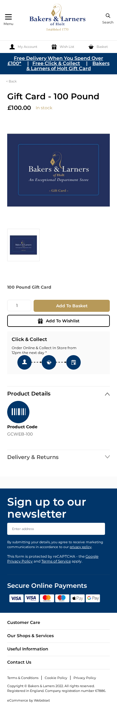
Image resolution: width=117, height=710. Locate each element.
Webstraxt (42, 700)
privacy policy (81, 547)
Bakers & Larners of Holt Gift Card (68, 65)
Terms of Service (56, 561)
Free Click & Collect (56, 63)
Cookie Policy (56, 678)
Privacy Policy (85, 678)
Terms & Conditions (22, 678)
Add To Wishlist (63, 321)
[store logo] (58, 18)
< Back (11, 81)
